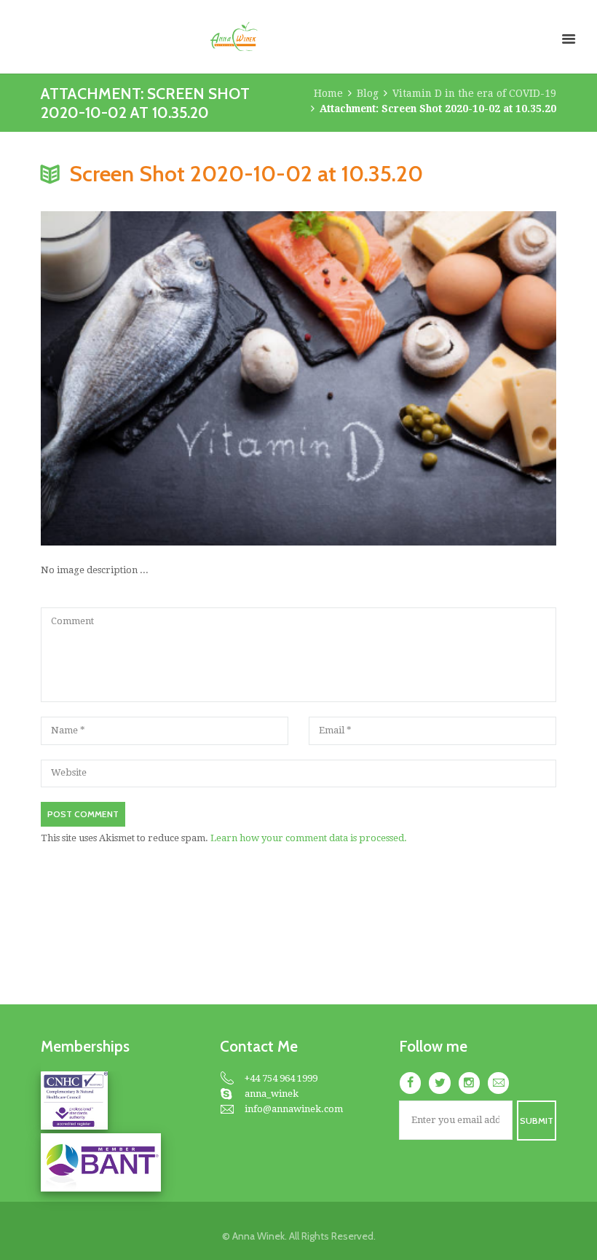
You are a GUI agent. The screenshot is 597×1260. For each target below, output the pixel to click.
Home (328, 93)
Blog (368, 93)
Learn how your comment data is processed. (308, 837)
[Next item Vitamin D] (427, 378)
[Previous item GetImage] (169, 378)
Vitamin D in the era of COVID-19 (474, 93)
